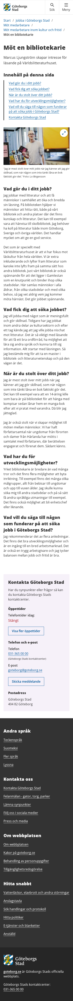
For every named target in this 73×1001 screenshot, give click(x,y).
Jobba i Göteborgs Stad (33, 20)
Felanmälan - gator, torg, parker (27, 796)
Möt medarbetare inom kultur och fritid (33, 30)
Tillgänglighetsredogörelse (23, 869)
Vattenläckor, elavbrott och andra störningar (36, 892)
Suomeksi (11, 748)
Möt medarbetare (17, 25)
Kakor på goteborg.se (19, 852)
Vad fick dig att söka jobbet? (29, 89)
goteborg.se (12, 971)
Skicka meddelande (26, 681)
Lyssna (8, 764)
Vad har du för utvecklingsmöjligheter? (37, 101)
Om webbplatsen (16, 844)
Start (7, 20)
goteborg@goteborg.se (25, 670)
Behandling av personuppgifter (26, 861)
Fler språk (11, 756)
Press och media (16, 821)
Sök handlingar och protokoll (25, 909)
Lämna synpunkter (17, 804)
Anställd (9, 934)
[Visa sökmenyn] (52, 7)
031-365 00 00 (18, 653)
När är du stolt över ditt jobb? (30, 95)
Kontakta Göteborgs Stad (27, 117)
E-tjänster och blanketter (22, 925)
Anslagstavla (13, 901)
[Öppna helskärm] (64, 133)
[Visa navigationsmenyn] (66, 7)
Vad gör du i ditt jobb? (25, 83)
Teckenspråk (13, 740)
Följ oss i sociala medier (21, 813)
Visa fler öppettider (26, 631)
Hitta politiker (14, 917)
